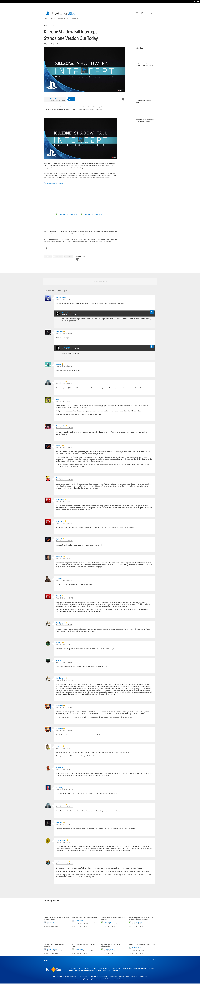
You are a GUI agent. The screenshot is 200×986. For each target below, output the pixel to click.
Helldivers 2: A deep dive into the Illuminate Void (142, 944)
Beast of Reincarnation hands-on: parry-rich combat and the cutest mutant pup (141, 918)
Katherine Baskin (136, 947)
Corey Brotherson (137, 922)
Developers (142, 976)
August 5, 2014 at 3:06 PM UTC (64, 299)
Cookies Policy (103, 976)
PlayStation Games (68, 256)
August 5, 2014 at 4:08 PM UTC (64, 558)
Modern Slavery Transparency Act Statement (88, 979)
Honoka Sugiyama (52, 949)
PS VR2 (51, 18)
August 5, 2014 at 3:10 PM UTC (64, 333)
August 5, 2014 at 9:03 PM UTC (64, 769)
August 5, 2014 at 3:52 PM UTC (64, 447)
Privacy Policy (93, 976)
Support (67, 976)
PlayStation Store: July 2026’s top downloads (84, 917)
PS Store (60, 18)
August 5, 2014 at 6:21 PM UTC (64, 730)
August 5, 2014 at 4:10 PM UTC (64, 580)
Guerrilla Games (48, 256)
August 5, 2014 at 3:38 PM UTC (64, 401)
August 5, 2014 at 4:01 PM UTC (64, 523)
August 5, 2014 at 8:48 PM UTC (64, 748)
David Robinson (80, 949)
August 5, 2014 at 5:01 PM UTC (64, 662)
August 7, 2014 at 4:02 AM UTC (64, 864)
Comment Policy (58, 976)
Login (142, 13)
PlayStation (64, 13)
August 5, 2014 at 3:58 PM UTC (64, 501)
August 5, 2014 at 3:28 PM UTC (70, 314)
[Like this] (56, 926)
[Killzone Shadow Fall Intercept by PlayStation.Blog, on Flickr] (80, 196)
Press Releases (113, 976)
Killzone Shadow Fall (57, 256)
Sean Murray (50, 922)
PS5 (46, 18)
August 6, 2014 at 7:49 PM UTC (64, 842)
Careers (121, 976)
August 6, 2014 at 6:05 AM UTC (64, 807)
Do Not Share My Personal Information (114, 979)
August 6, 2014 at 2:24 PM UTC (64, 824)
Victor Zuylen (52, 98)
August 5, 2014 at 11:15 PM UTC (64, 789)
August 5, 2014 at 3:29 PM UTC (70, 349)
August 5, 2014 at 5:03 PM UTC (64, 680)
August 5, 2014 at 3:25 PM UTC (64, 384)
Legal (127, 976)
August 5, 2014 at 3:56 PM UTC (64, 480)
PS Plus (66, 18)
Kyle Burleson (107, 922)
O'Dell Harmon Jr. (80, 920)
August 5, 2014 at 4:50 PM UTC (64, 644)
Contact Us (134, 976)
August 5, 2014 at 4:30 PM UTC (64, 598)
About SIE (74, 976)
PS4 (55, 18)
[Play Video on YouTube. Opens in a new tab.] (120, 90)
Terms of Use (83, 976)
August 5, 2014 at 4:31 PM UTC (64, 625)
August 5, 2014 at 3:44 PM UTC (64, 428)
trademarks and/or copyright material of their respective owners (89, 970)
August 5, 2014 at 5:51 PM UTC (64, 707)
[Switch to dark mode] (137, 13)
